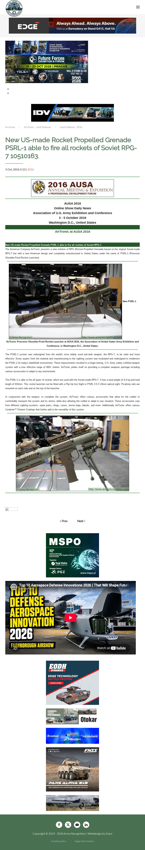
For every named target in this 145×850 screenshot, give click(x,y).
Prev (65, 521)
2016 (30, 169)
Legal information (84, 841)
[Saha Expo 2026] (46, 47)
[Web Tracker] (11, 508)
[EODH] (72, 682)
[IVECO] (72, 112)
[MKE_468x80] (46, 75)
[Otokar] (72, 716)
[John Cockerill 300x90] (72, 802)
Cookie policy (58, 841)
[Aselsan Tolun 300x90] (72, 735)
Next (80, 521)
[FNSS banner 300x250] (72, 769)
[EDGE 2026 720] (72, 25)
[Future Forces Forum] (46, 61)
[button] (138, 7)
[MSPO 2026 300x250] (72, 555)
